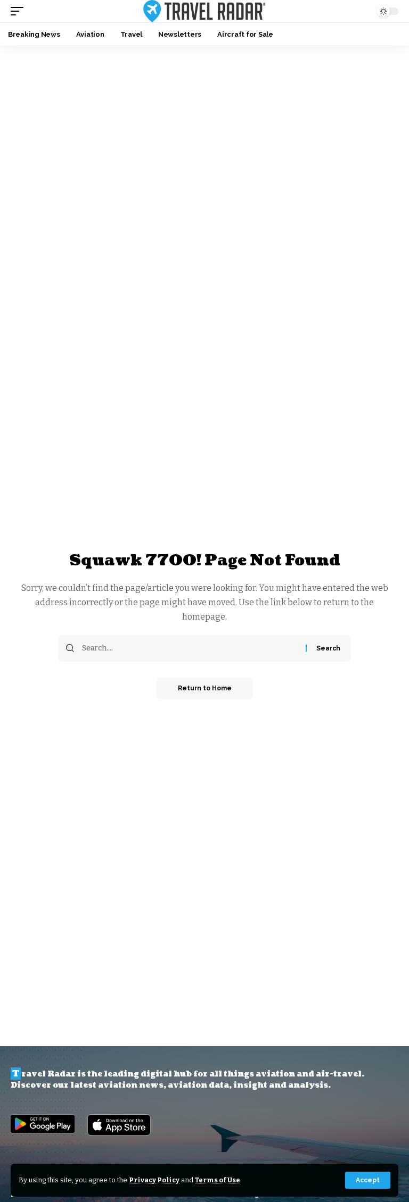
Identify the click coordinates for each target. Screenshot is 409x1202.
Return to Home (205, 688)
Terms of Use (217, 1180)
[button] (367, 1180)
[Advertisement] (204, 125)
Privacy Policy (154, 1180)
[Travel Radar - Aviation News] (204, 11)
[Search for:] (190, 648)
